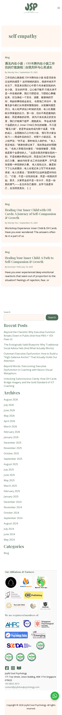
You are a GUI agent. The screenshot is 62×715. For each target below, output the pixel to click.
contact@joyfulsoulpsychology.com (22, 687)
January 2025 (11, 496)
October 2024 (11, 512)
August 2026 (11, 399)
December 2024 (12, 502)
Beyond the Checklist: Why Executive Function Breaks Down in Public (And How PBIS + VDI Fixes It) (29, 335)
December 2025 (12, 442)
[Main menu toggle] (58, 8)
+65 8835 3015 (12, 683)
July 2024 (9, 528)
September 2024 (13, 518)
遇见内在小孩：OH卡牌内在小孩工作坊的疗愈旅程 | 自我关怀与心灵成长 (30, 65)
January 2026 (11, 437)
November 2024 (13, 507)
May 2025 (9, 480)
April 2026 (9, 421)
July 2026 (9, 405)
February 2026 (12, 432)
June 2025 (9, 475)
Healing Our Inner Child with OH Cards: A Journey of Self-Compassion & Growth (30, 214)
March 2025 (10, 485)
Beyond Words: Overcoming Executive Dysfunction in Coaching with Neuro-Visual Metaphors (28, 370)
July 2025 (9, 469)
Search (7, 312)
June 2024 (9, 534)
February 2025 (12, 491)
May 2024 (9, 539)
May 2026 (9, 415)
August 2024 (11, 523)
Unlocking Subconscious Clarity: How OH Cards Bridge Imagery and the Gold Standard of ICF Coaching (30, 382)
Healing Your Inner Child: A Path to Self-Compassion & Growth (29, 260)
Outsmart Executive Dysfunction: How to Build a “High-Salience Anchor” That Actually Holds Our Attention (30, 357)
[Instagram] (13, 668)
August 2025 (11, 464)
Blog (7, 57)
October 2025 (11, 453)
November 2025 (13, 448)
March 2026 (10, 426)
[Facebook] (7, 668)
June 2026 (9, 410)
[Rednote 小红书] (19, 668)
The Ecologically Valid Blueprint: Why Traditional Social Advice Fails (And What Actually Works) (31, 346)
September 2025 (13, 458)
